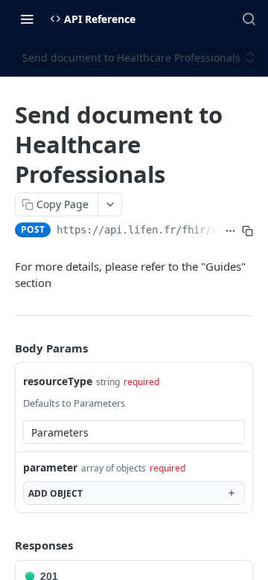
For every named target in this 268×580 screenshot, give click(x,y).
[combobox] (134, 432)
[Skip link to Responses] (4, 545)
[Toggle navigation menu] (27, 18)
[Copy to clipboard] (247, 231)
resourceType (57, 381)
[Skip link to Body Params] (4, 348)
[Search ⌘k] (249, 18)
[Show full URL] (230, 231)
